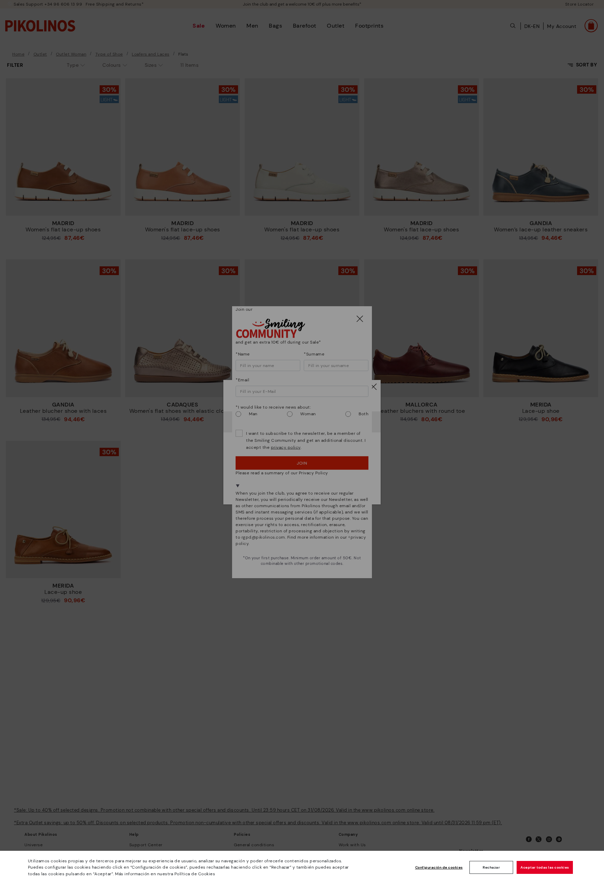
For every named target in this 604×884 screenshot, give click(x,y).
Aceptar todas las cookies (544, 867)
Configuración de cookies (439, 867)
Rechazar (491, 867)
